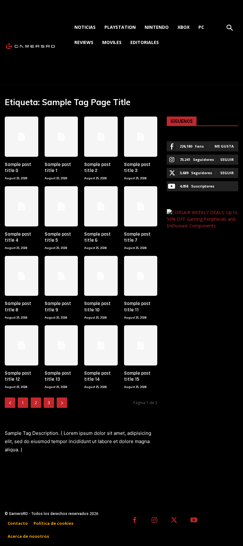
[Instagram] (154, 520)
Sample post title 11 (137, 306)
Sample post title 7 (137, 237)
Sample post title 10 (97, 306)
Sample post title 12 (18, 376)
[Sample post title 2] (101, 137)
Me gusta (224, 146)
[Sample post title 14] (101, 345)
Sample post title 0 (18, 167)
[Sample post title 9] (61, 276)
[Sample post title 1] (61, 137)
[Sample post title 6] (101, 206)
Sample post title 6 (97, 237)
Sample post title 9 (58, 306)
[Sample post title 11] (141, 276)
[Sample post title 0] (21, 137)
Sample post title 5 (58, 237)
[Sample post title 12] (21, 345)
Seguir (227, 159)
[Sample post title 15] (141, 345)
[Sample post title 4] (21, 206)
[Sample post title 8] (21, 276)
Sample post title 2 (97, 167)
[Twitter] (174, 520)
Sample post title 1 (58, 167)
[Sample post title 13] (61, 345)
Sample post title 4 (18, 237)
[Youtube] (194, 520)
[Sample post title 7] (141, 206)
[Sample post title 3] (141, 137)
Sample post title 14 (97, 376)
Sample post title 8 (18, 306)
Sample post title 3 (137, 167)
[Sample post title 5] (61, 206)
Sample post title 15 (137, 376)
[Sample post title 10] (101, 276)
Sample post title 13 (58, 376)
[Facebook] (134, 520)
